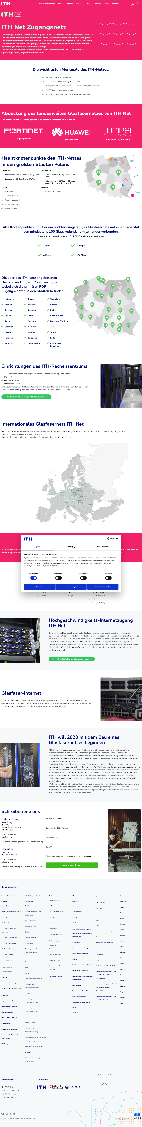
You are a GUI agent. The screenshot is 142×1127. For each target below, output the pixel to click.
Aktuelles (99, 908)
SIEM (26, 967)
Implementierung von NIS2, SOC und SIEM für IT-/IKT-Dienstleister (106, 987)
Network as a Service (31, 1017)
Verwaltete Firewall (31, 926)
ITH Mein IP (100, 954)
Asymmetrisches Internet (9, 1001)
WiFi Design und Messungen (33, 1046)
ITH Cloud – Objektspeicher (9, 949)
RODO (98, 936)
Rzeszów (122, 997)
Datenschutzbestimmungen (104, 931)
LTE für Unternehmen (55, 934)
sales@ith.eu (7, 862)
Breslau (122, 935)
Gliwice (122, 963)
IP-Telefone (52, 917)
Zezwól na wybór (71, 587)
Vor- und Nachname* (54, 818)
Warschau (123, 901)
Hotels (74, 959)
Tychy (121, 958)
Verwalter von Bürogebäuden (81, 991)
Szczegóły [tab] (71, 547)
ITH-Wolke (4, 901)
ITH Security (29, 901)
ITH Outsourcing (30, 974)
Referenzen (99, 914)
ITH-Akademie (100, 902)
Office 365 (28, 1052)
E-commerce (76, 942)
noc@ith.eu (6, 837)
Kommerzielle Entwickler (80, 970)
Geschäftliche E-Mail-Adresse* (57, 828)
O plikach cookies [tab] (104, 547)
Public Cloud (5, 906)
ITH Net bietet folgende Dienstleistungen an (72, 659)
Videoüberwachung (55, 955)
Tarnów (122, 975)
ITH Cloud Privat (6, 917)
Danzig (122, 918)
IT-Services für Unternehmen (34, 978)
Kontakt (115, 3)
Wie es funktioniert (47, 3)
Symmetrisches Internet (9, 1006)
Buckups (27, 932)
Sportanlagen (76, 985)
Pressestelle (100, 897)
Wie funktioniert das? (8, 896)
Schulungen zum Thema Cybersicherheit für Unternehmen (32, 952)
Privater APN (53, 928)
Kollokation (4, 977)
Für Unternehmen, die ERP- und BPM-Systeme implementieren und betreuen (82, 933)
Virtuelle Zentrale (54, 900)
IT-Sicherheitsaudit (31, 906)
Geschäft (97, 3)
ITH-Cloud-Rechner (7, 960)
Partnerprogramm (78, 906)
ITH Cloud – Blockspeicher (9, 943)
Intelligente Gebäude (55, 960)
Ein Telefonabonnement (56, 912)
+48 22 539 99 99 (8, 834)
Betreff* (49, 847)
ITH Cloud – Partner (7, 955)
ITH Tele (51, 896)
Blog (89, 3)
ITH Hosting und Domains (33, 896)
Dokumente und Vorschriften (105, 942)
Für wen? (79, 3)
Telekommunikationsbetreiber (82, 965)
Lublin (122, 947)
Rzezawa (122, 969)
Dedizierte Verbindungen (9, 1029)
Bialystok (123, 986)
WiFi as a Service (30, 1023)
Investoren (75, 1012)
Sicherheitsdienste (30, 938)
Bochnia (122, 952)
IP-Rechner (5, 995)
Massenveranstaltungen (80, 953)
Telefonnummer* (52, 837)
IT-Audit (27, 993)
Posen (122, 913)
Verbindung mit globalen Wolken (11, 912)
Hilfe (107, 3)
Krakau (122, 896)
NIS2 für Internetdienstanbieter (106, 966)
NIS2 (60, 3)
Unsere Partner (77, 912)
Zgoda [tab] (37, 547)
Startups (75, 1008)
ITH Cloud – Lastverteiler (9, 938)
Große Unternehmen (79, 996)
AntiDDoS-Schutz (30, 921)
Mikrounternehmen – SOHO (81, 1002)
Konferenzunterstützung (80, 948)
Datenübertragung (7, 1012)
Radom (122, 980)
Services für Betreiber (56, 976)
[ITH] (6, 3)
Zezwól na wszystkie (103, 587)
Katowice (123, 924)
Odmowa (39, 587)
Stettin (122, 941)
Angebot (69, 3)
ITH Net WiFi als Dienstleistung (11, 1018)
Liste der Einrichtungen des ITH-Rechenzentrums (26, 397)
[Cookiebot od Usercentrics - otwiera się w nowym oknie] (108, 539)
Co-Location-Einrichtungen (9, 983)
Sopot (121, 907)
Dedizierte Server (7, 967)
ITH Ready (4, 1044)
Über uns (75, 917)
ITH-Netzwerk (6, 1023)
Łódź (121, 1003)
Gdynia (122, 930)
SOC (26, 961)
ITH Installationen (54, 941)
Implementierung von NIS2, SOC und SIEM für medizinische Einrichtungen (106, 975)
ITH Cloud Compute (7, 923)
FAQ (97, 925)
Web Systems (53, 923)
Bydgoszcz (123, 992)
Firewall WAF (29, 943)
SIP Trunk (51, 906)
